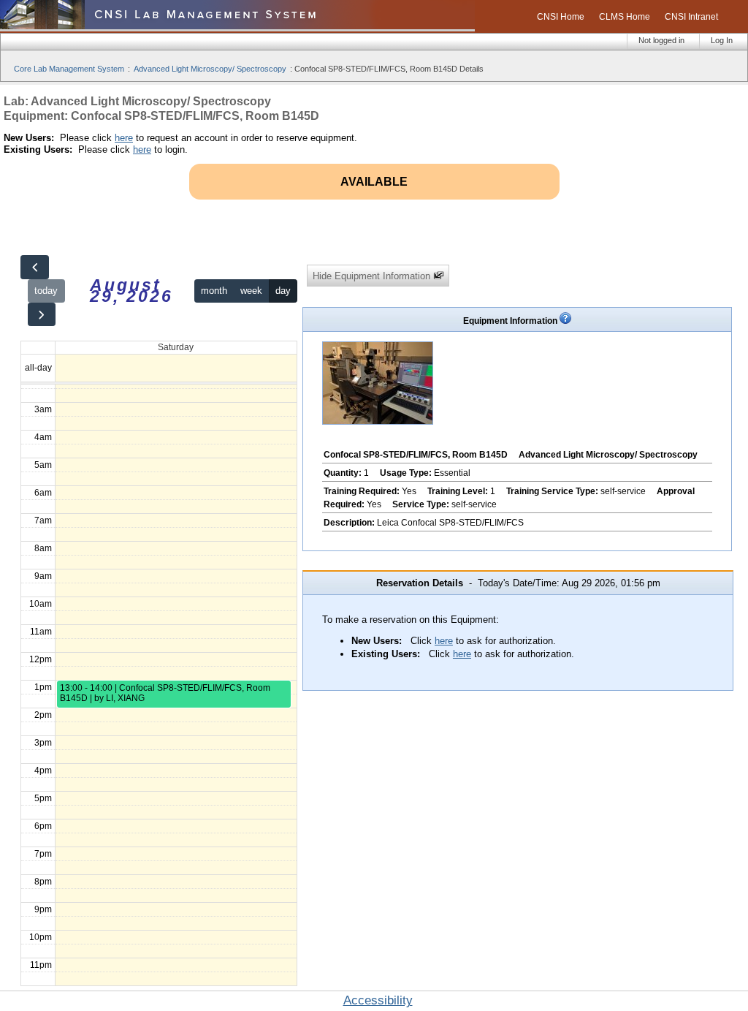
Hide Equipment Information (373, 275)
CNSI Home (560, 17)
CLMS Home (624, 17)
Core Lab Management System (69, 68)
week (251, 290)
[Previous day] (34, 267)
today (46, 290)
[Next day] (42, 315)
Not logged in (661, 40)
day (283, 290)
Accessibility (378, 1000)
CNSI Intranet (691, 17)
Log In (722, 40)
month (214, 290)
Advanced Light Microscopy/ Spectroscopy (210, 68)
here (124, 137)
